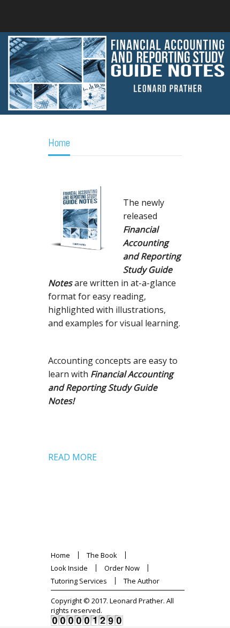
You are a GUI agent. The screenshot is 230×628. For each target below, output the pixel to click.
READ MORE (72, 457)
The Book (102, 555)
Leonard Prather (136, 600)
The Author (141, 581)
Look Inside (69, 568)
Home (59, 142)
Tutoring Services (79, 581)
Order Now (122, 568)
